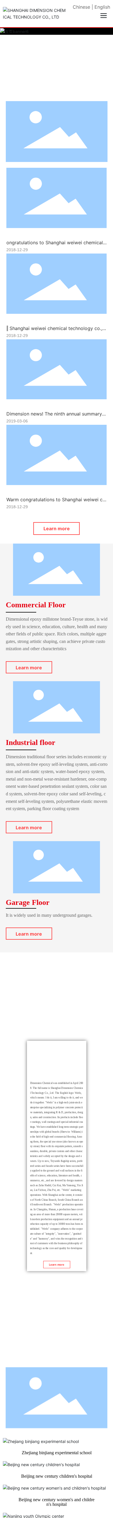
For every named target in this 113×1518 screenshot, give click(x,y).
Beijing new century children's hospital (56, 1476)
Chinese (81, 7)
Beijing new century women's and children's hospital (56, 1502)
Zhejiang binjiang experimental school (57, 1452)
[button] (50, 91)
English (102, 7)
